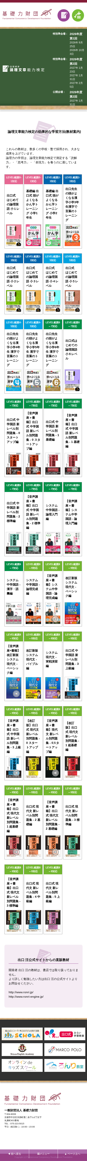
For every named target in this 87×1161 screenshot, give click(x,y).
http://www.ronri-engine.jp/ (26, 996)
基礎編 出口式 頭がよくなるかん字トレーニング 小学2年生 (52, 204)
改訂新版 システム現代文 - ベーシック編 (71, 586)
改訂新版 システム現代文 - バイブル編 (32, 659)
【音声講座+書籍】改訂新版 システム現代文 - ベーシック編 (13, 659)
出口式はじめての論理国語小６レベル (71, 349)
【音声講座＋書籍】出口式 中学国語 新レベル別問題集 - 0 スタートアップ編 (33, 430)
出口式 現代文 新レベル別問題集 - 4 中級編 (33, 892)
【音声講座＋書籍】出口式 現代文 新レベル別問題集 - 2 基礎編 (53, 815)
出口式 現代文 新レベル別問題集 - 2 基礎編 (33, 815)
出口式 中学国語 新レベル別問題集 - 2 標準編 (13, 512)
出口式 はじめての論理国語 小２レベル (13, 276)
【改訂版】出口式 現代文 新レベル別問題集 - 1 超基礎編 (72, 736)
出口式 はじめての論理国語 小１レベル (13, 204)
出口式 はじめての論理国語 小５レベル (71, 276)
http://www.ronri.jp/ (21, 992)
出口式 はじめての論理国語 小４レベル (52, 276)
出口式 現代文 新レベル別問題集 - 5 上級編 (53, 892)
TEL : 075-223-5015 (14, 1123)
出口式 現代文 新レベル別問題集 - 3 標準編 (72, 815)
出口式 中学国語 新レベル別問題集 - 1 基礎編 (52, 430)
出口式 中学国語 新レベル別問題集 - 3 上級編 (72, 659)
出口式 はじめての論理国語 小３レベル (32, 276)
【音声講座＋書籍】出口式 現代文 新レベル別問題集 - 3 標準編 (13, 892)
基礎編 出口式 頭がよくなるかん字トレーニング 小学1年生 (32, 204)
